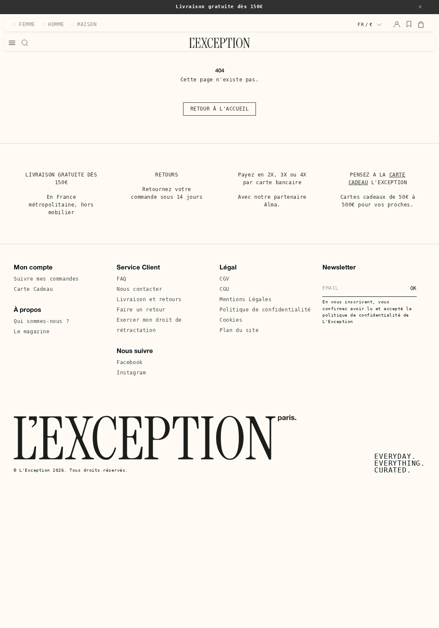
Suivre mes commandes (46, 279)
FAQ (121, 279)
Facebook (130, 362)
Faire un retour (141, 310)
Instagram (131, 373)
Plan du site (239, 330)
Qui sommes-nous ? (41, 321)
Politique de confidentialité (265, 310)
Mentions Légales (246, 299)
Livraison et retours (149, 299)
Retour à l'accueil (219, 109)
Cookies (231, 320)
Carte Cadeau (33, 289)
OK (413, 288)
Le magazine (32, 332)
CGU (224, 289)
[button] (420, 6)
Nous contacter (139, 289)
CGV (224, 279)
